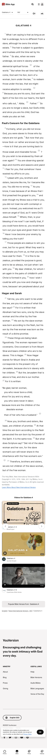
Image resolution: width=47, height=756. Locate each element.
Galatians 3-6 (14, 590)
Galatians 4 (6, 12)
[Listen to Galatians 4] (34, 13)
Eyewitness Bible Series (14, 592)
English (4, 611)
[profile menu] (40, 4)
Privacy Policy (27, 734)
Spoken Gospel (11, 561)
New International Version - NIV (20, 611)
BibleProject (10, 529)
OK (40, 732)
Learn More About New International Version (19, 487)
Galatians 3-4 (14, 527)
